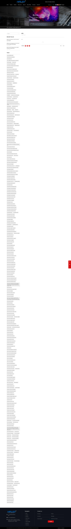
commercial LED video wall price (11, 93)
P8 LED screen (9, 436)
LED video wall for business (10, 335)
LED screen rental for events (11, 292)
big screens (17, 74)
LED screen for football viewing (11, 264)
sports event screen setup (10, 469)
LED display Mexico (9, 212)
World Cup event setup (10, 495)
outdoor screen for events (10, 406)
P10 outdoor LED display (16, 420)
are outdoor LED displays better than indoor (12, 65)
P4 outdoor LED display (10, 433)
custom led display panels (10, 100)
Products (11, 4)
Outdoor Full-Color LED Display (11, 389)
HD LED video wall (9, 132)
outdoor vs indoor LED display (11, 415)
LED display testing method (10, 229)
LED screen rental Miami (10, 294)
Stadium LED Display (10, 474)
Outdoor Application (16, 27)
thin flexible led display (10, 483)
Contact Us (38, 4)
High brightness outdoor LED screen (12, 135)
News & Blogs (29, 4)
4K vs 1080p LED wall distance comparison (12, 60)
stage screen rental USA (10, 481)
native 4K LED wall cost (10, 384)
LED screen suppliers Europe (11, 318)
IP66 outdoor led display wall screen (11, 162)
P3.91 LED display (9, 422)
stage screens (16, 481)
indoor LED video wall (10, 155)
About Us (24, 4)
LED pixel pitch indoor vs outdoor (11, 238)
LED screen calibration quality (11, 250)
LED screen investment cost (10, 276)
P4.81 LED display (16, 433)
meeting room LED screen (10, 380)
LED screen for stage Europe (11, 271)
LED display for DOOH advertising (11, 193)
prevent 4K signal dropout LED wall (11, 440)
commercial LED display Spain (11, 91)
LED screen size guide (10, 316)
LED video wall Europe (10, 332)
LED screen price (9, 287)
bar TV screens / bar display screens (12, 69)
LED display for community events (11, 191)
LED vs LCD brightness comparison (11, 349)
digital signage (9, 109)
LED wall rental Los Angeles (10, 370)
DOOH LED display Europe (10, 113)
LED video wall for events (10, 339)
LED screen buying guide (10, 248)
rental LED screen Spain (10, 450)
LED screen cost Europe (10, 252)
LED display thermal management (11, 231)
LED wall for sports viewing (10, 368)
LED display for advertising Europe (11, 186)
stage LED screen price (10, 476)
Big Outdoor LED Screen (10, 72)
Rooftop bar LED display (10, 455)
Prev (61, 45)
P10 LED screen (9, 420)
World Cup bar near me (10, 493)
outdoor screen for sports (10, 408)
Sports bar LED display (10, 462)
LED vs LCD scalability (10, 361)
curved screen (9, 98)
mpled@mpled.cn (12, 517)
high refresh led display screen (11, 137)
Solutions (15, 4)
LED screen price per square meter (11, 289)
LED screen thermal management (11, 323)
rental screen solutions (10, 452)
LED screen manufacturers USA (11, 281)
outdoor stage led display (10, 413)
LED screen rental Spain (10, 296)
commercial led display (10, 88)
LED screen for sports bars (10, 267)
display (13, 109)
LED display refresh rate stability (11, 217)
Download (33, 4)
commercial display (9, 84)
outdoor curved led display (10, 387)
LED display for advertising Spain (11, 188)
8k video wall (14, 62)
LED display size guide (10, 226)
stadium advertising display (10, 471)
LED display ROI (9, 224)
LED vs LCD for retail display (11, 356)
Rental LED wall (17, 450)
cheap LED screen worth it (10, 81)
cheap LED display (9, 77)
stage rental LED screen (10, 478)
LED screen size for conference (11, 306)
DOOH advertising (9, 111)
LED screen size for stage (10, 313)
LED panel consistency (10, 236)
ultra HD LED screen (17, 483)
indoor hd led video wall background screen (12, 150)
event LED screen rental (10, 118)
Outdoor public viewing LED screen (11, 403)
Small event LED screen (10, 457)
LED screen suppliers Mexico (11, 320)
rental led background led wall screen (12, 443)
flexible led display (16, 123)
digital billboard (9, 106)
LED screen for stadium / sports (11, 269)
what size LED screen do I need (11, 490)
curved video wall (14, 98)
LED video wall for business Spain (11, 337)
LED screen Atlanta (9, 243)
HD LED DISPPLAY (16, 130)
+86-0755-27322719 (12, 514)
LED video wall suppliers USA (11, 346)
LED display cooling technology (11, 179)
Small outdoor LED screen (10, 459)
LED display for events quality (11, 195)
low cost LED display (9, 375)
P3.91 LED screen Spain (10, 425)
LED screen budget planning (11, 245)
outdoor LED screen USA (10, 401)
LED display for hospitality (10, 200)
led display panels (15, 212)
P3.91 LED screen (15, 422)
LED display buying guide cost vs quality (12, 174)
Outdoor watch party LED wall (11, 418)
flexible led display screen (10, 125)
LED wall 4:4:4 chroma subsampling (11, 365)
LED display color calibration (10, 176)
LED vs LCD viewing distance (11, 363)
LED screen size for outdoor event (11, 311)
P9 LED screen (9, 438)
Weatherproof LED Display (10, 488)
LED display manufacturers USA (11, 210)
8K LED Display (9, 62)
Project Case (20, 4)
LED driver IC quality (16, 233)
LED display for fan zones (10, 198)
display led (16, 109)
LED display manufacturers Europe (11, 207)
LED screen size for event (10, 308)
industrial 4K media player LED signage (12, 160)
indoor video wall (9, 157)
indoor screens (16, 155)
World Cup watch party (10, 502)
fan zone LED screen (10, 123)
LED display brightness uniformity (11, 172)
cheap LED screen (15, 77)
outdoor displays (17, 387)
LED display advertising (10, 169)
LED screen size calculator (10, 304)
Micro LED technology (10, 382)
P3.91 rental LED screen (10, 431)
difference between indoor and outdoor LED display (12, 104)
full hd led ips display (9, 130)
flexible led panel (17, 125)
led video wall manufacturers (11, 342)
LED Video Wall (9, 327)
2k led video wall (9, 58)
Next (63, 45)
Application (10, 27)
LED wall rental (17, 368)
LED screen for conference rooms (11, 255)
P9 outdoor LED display (15, 438)
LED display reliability (10, 219)
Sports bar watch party (10, 464)
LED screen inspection (10, 274)
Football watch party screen (10, 128)
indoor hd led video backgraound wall (12, 148)
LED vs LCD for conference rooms (11, 351)
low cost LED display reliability (11, 377)
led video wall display (10, 330)
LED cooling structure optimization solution (12, 167)
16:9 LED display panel (10, 55)
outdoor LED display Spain (10, 394)
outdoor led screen (9, 399)
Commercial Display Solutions (11, 86)
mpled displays (16, 382)
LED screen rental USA (10, 301)
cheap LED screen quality (10, 79)
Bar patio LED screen (10, 67)
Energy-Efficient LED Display (11, 116)
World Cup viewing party (10, 500)
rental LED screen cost (10, 445)
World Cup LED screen (10, 497)
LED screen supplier (16, 316)
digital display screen (15, 106)
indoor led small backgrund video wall (12, 153)
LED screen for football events (11, 262)
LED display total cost (10, 233)
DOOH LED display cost (16, 111)
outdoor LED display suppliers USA (11, 396)
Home (8, 4)
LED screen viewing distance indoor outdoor (13, 325)
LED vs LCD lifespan (9, 358)
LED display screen (15, 224)
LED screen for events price (10, 257)
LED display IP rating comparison (11, 205)
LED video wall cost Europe (15, 327)
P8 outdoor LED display (15, 436)
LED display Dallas (17, 181)
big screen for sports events (10, 74)
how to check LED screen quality (11, 142)
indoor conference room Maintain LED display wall (13, 144)
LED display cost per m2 (10, 181)
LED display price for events (10, 214)
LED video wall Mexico (10, 344)
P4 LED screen (17, 431)
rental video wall (16, 452)
